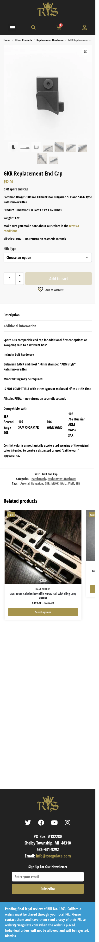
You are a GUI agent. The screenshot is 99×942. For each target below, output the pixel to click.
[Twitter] (28, 822)
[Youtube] (54, 822)
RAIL (63, 483)
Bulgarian (37, 483)
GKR (47, 483)
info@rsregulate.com (53, 856)
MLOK (55, 483)
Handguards (38, 478)
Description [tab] (12, 314)
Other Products (23, 40)
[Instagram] (68, 822)
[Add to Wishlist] (71, 515)
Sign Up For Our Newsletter (47, 866)
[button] (12, 27)
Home (7, 40)
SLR (78, 483)
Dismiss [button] (10, 935)
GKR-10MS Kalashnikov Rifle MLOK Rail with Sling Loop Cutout (43, 596)
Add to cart (58, 278)
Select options (43, 612)
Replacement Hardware (50, 40)
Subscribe (48, 889)
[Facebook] (41, 822)
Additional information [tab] (20, 325)
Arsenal (25, 483)
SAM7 (71, 483)
